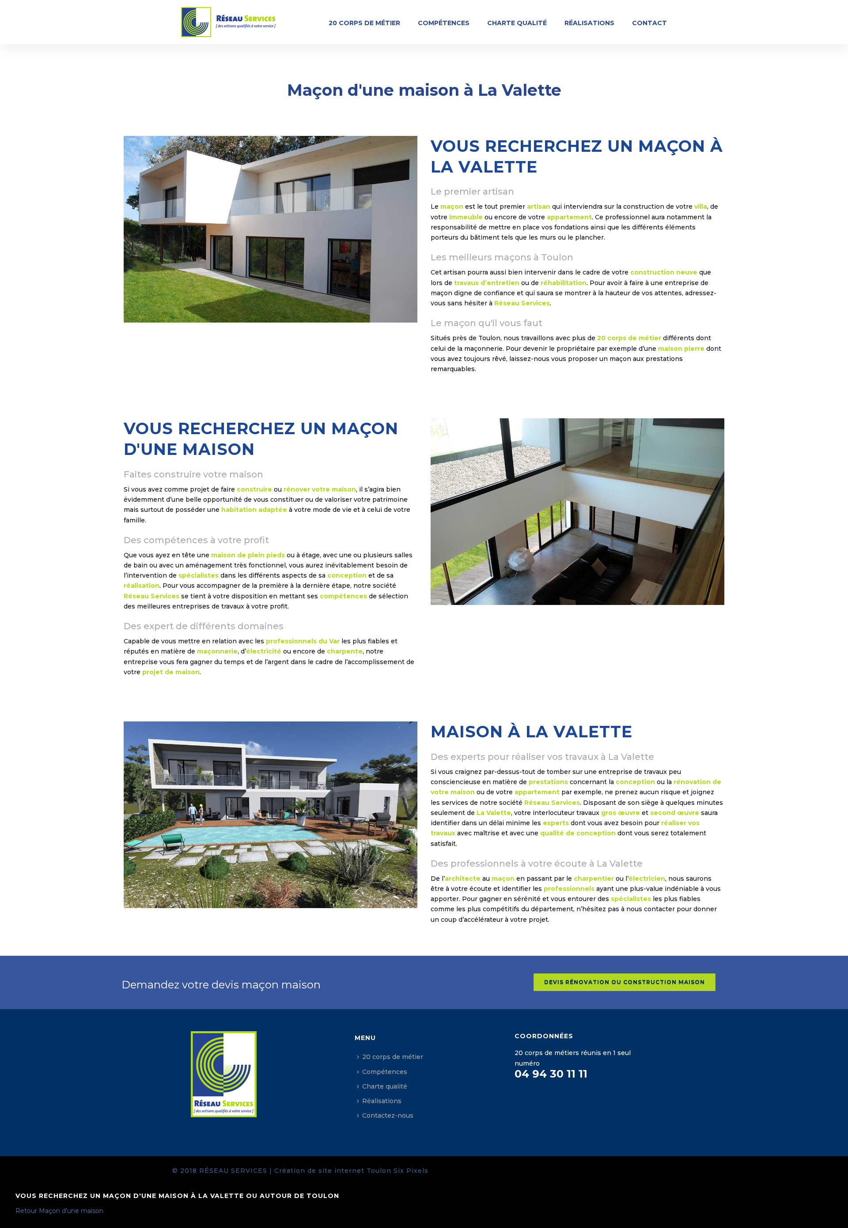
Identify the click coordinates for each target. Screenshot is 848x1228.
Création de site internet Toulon (332, 1171)
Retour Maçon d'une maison (59, 1211)
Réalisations (589, 23)
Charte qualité (517, 23)
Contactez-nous (387, 1115)
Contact (649, 23)
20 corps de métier (364, 23)
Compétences (443, 23)
